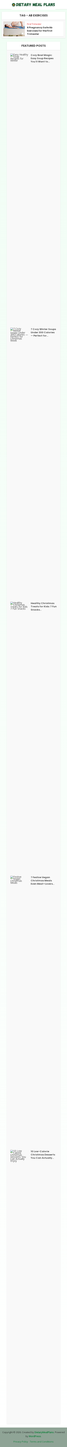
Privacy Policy (20, 1441)
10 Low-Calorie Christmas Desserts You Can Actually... (43, 1155)
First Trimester (34, 24)
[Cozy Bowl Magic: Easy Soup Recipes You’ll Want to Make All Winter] (20, 189)
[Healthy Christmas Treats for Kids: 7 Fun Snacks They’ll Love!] (20, 737)
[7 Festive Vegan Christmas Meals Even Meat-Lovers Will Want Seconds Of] (20, 1011)
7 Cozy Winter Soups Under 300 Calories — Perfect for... (43, 332)
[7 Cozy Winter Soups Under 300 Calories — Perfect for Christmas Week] (20, 463)
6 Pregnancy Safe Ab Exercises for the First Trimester (39, 31)
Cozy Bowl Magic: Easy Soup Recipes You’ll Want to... (42, 58)
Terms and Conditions (42, 1441)
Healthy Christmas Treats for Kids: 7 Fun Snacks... (44, 606)
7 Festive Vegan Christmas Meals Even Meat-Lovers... (42, 881)
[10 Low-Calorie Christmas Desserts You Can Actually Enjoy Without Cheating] (20, 1285)
